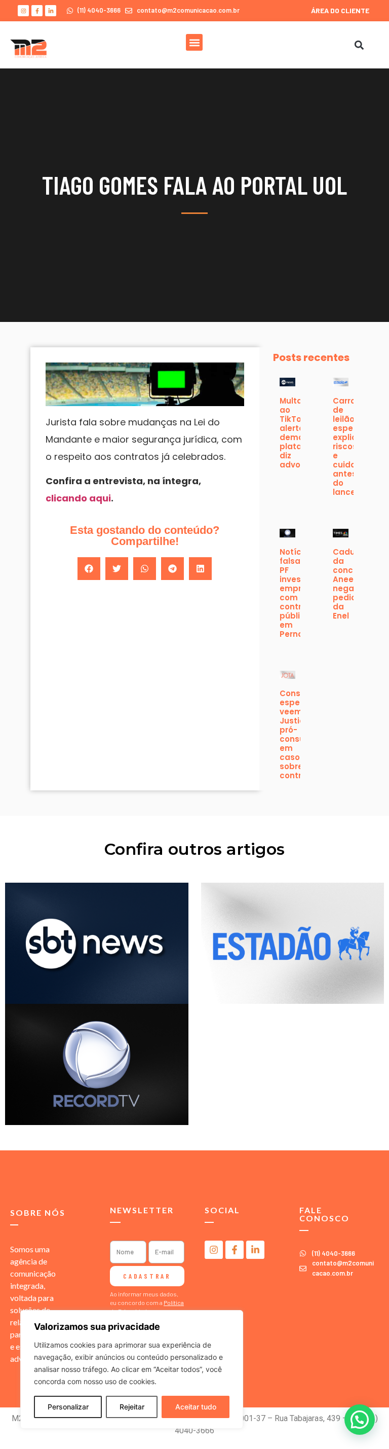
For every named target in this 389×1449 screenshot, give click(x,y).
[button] (194, 42)
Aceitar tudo (195, 1406)
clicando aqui (78, 498)
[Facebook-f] (37, 10)
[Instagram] (23, 10)
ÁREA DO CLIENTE (340, 10)
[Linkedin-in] (50, 10)
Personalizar (68, 1406)
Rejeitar (132, 1406)
